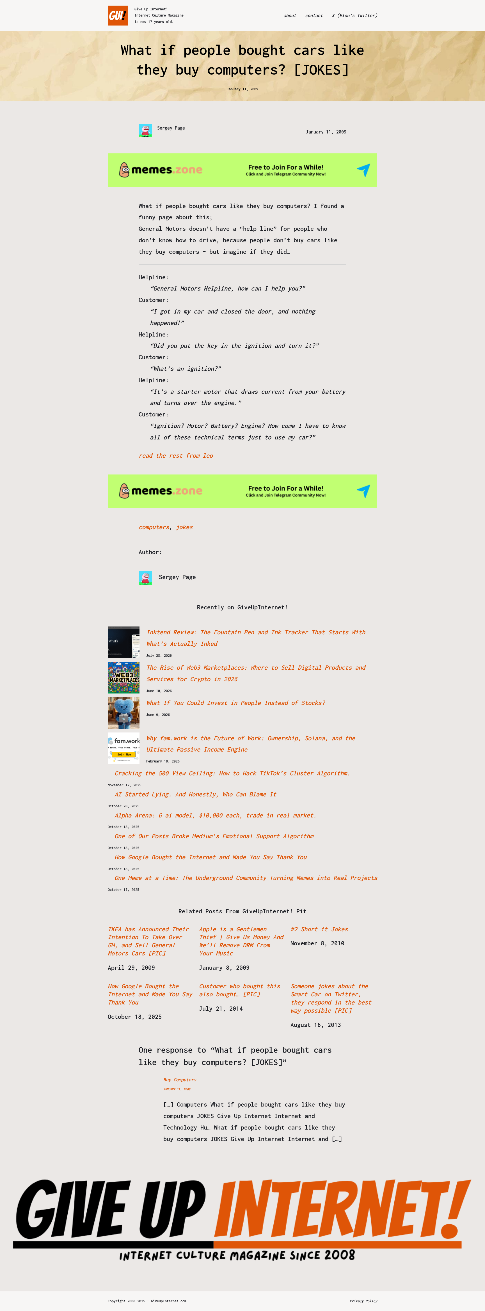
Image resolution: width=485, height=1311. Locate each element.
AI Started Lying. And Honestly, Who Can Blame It (195, 794)
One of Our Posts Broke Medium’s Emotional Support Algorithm (214, 836)
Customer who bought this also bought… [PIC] (239, 990)
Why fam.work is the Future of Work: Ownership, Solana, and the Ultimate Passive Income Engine (250, 743)
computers (154, 527)
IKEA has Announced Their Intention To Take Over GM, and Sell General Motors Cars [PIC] (148, 941)
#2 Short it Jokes (319, 929)
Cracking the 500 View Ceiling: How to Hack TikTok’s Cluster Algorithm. (232, 773)
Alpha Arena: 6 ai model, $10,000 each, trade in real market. (216, 815)
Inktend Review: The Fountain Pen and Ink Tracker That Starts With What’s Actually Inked (255, 637)
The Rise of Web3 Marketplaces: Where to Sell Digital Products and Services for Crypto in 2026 (255, 673)
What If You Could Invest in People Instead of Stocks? (235, 702)
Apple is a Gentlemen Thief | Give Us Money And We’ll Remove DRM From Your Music (241, 941)
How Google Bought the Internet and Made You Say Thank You (210, 857)
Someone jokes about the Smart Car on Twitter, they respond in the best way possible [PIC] (330, 998)
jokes (184, 527)
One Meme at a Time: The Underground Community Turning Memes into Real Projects (246, 877)
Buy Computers (179, 1079)
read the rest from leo (176, 455)
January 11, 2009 (176, 1089)
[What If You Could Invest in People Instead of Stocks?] (123, 713)
